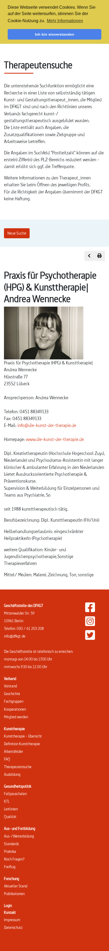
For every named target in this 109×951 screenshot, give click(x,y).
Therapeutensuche (17, 766)
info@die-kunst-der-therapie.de (46, 425)
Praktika (10, 851)
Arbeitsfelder (13, 751)
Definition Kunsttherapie (22, 743)
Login (8, 905)
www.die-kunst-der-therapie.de (55, 439)
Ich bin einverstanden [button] (54, 34)
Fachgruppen (13, 701)
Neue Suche (16, 233)
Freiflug (9, 866)
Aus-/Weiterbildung (19, 836)
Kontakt (10, 912)
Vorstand (10, 686)
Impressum (12, 919)
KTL (7, 801)
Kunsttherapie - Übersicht (23, 736)
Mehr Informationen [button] (65, 20)
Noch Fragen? (14, 859)
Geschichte (12, 693)
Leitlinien (11, 809)
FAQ (7, 759)
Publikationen (14, 893)
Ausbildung (12, 774)
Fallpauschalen (15, 793)
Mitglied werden (16, 717)
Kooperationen (15, 709)
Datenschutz (13, 927)
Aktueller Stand (15, 886)
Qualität (10, 816)
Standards (11, 843)
